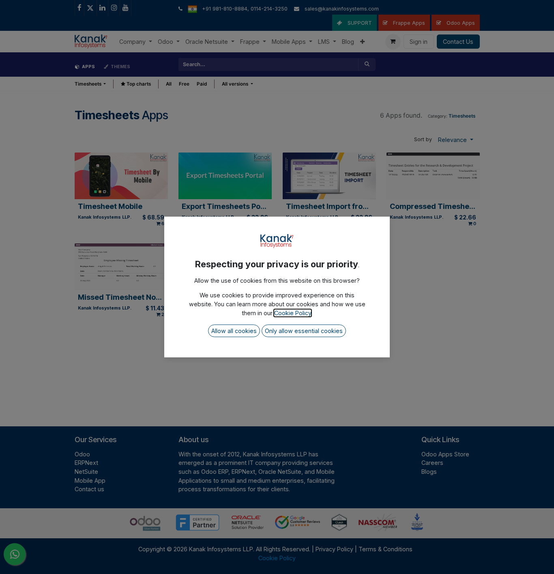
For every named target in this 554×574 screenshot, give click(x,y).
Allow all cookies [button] (234, 330)
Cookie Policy (292, 313)
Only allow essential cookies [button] (304, 330)
